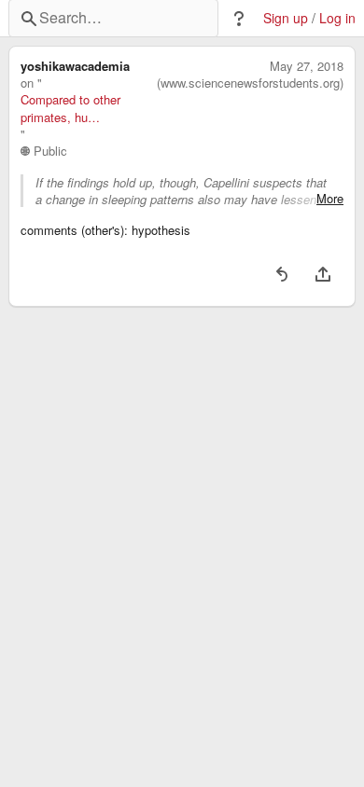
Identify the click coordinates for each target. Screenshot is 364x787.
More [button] (329, 198)
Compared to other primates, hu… (70, 108)
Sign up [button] (285, 18)
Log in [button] (337, 18)
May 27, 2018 (306, 66)
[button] (238, 19)
